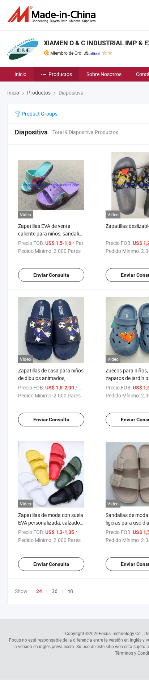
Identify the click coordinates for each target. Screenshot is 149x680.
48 (70, 591)
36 (55, 591)
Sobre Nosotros (104, 74)
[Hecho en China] (52, 14)
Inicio (20, 74)
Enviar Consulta (51, 275)
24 (39, 591)
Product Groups (39, 113)
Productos (60, 74)
